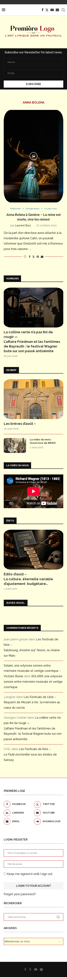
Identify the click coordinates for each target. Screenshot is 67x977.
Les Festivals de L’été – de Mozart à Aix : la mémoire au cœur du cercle (32, 702)
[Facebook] (42, 9)
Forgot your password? (20, 894)
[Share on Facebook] (29, 256)
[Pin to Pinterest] (38, 256)
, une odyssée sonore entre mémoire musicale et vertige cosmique (33, 681)
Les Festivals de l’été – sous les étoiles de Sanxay (30, 754)
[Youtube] (52, 9)
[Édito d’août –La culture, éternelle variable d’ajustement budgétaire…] (33, 550)
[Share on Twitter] (33, 256)
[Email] (57, 9)
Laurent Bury (23, 225)
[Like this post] (25, 256)
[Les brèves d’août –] (33, 399)
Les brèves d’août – (20, 424)
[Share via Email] (42, 256)
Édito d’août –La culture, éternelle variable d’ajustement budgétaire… (28, 578)
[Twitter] (47, 9)
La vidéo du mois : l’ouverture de (43, 441)
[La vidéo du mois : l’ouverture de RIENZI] (15, 445)
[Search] (63, 9)
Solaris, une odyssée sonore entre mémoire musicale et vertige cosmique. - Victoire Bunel (32, 671)
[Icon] (33, 156)
